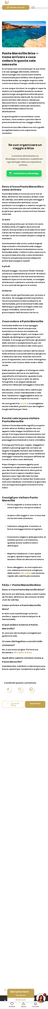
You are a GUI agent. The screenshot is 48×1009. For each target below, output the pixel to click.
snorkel (24, 403)
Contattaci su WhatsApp (26, 173)
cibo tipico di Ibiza (22, 652)
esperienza (35, 703)
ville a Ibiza (25, 573)
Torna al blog (14, 704)
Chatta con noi (17, 7)
